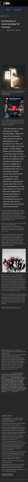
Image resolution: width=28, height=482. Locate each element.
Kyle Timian (21, 384)
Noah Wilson (11, 387)
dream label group (19, 380)
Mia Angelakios (14, 386)
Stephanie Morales (17, 388)
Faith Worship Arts (12, 383)
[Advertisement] (14, 46)
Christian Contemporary (7, 374)
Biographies (20, 373)
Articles (14, 373)
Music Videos (14, 376)
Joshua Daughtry (13, 384)
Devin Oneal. (17, 378)
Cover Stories (18, 374)
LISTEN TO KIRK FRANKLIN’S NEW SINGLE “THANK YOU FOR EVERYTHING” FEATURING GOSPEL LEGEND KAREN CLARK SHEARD (13, 359)
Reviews (3, 377)
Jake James (20, 383)
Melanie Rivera (5, 386)
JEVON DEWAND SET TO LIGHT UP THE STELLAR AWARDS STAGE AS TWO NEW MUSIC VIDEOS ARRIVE (13, 352)
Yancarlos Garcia (19, 390)
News (20, 376)
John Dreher (4, 384)
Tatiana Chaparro (10, 390)
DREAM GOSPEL (9, 380)
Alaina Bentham (15, 377)
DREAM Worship (14, 381)
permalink (15, 391)
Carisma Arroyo (9, 378)
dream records (5, 381)
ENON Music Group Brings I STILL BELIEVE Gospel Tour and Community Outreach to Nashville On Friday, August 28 (12, 367)
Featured (3, 376)
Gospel (9, 376)
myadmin (18, 30)
